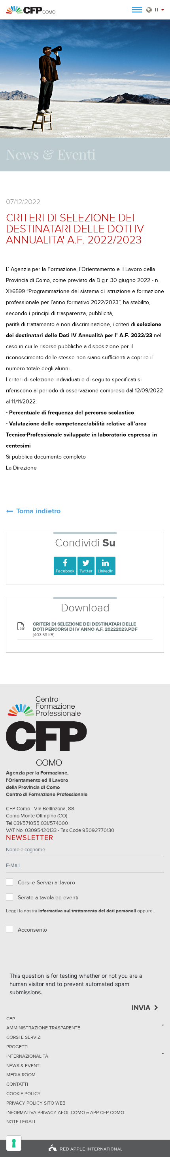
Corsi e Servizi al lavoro (46, 883)
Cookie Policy (23, 1094)
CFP (10, 1019)
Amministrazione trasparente (43, 1028)
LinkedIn (105, 570)
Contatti (17, 1084)
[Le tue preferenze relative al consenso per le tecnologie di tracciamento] (13, 1143)
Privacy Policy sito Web (36, 1103)
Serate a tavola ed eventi (48, 898)
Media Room (21, 1075)
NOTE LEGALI (20, 1122)
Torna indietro (38, 511)
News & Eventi (23, 1066)
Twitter (86, 570)
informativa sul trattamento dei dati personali (87, 911)
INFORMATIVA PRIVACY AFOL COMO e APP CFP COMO (65, 1113)
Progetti (17, 1047)
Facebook (65, 570)
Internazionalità (27, 1056)
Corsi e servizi (24, 1037)
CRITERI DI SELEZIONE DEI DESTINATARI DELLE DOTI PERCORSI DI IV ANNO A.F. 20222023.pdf (85, 626)
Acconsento (32, 930)
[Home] (30, 10)
